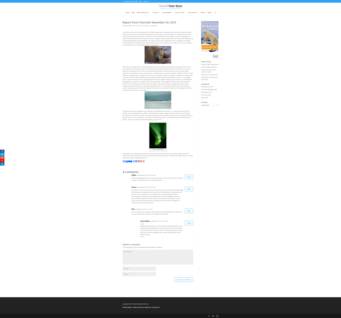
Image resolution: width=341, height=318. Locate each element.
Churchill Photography (207, 89)
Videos (209, 12)
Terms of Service (138, 307)
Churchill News (205, 87)
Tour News (145, 25)
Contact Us (155, 307)
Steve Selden (128, 25)
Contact (146, 1)
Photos (203, 12)
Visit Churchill (179, 12)
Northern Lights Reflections (209, 67)
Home (127, 12)
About (140, 1)
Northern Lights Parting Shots (209, 64)
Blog (133, 12)
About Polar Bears (142, 12)
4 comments (153, 25)
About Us (148, 307)
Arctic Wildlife (166, 12)
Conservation (192, 12)
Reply (189, 177)
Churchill (155, 12)
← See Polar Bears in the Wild (130, 1)
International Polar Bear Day (209, 75)
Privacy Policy (127, 307)
